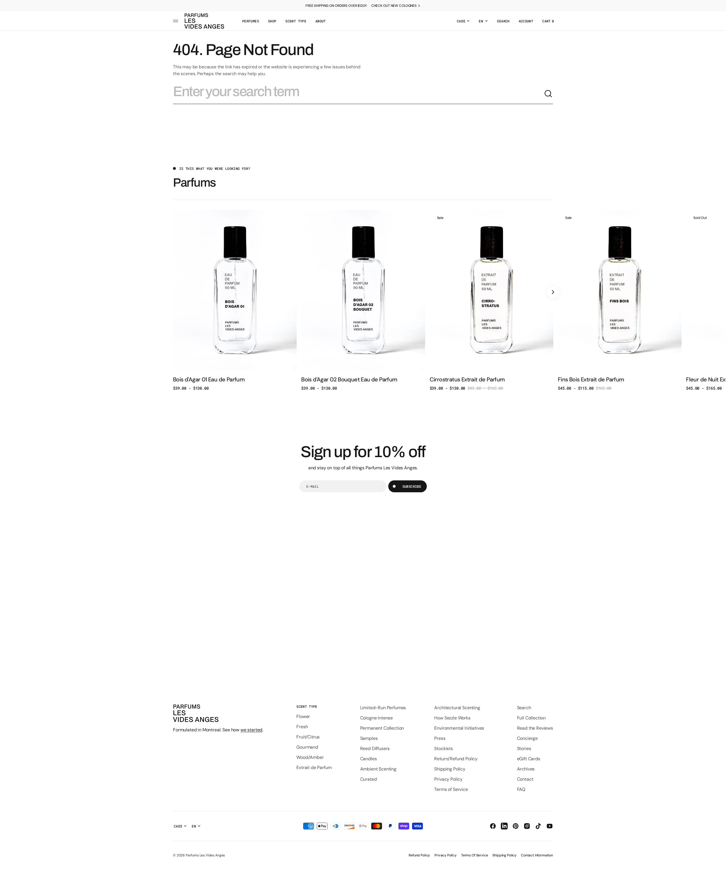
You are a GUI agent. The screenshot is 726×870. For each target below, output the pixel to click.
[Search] (548, 93)
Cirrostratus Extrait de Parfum (467, 379)
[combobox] (358, 94)
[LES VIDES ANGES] (204, 21)
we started (251, 730)
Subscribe (411, 486)
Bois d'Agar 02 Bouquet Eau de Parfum (349, 379)
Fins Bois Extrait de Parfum (591, 379)
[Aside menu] (176, 21)
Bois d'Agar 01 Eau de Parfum (208, 379)
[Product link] (235, 300)
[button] (503, 21)
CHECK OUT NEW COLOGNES (394, 5)
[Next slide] (553, 292)
